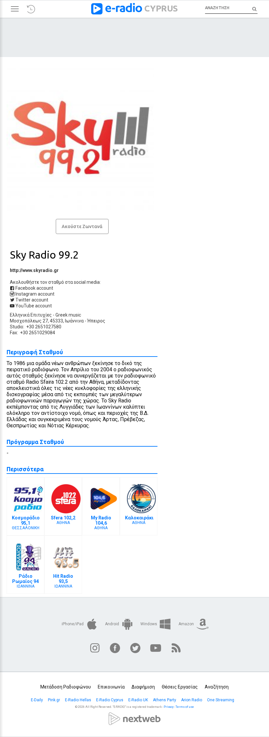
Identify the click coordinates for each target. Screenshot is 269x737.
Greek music (68, 315)
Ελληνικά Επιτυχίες (31, 315)
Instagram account (34, 294)
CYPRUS (161, 8)
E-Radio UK (138, 700)
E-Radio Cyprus (110, 700)
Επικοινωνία (111, 686)
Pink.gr (54, 700)
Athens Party (165, 700)
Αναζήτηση (217, 686)
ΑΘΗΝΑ (63, 520)
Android (112, 624)
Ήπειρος (96, 320)
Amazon (186, 624)
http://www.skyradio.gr (34, 270)
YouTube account (33, 305)
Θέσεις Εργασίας (180, 686)
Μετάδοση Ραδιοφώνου (65, 686)
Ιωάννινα (74, 320)
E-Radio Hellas (78, 700)
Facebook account (33, 288)
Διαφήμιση (143, 686)
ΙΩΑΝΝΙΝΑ (25, 581)
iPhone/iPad (73, 624)
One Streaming (221, 700)
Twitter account (31, 299)
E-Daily (37, 700)
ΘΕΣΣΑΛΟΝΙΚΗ (26, 522)
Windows (149, 624)
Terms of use (185, 706)
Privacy (169, 706)
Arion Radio (192, 700)
